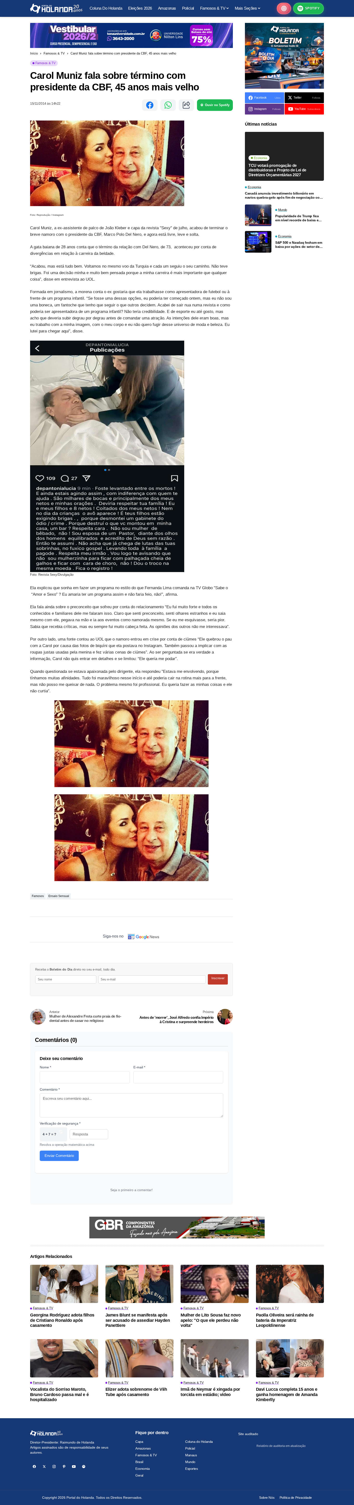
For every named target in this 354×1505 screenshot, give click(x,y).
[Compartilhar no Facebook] (149, 105)
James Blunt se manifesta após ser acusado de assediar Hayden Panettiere (137, 1320)
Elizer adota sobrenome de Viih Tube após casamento (136, 1392)
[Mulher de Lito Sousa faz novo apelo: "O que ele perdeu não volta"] (215, 1284)
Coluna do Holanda (199, 1442)
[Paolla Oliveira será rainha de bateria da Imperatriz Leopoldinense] (290, 1284)
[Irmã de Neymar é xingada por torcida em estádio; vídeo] (215, 1358)
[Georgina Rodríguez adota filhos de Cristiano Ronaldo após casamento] (64, 1284)
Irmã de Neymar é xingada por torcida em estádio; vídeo (210, 1392)
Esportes (191, 1469)
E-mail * (139, 1067)
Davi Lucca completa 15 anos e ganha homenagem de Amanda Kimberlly (287, 1394)
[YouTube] (74, 1466)
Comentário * (50, 1089)
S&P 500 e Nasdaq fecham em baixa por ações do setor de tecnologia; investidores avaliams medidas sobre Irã (298, 245)
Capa (139, 1442)
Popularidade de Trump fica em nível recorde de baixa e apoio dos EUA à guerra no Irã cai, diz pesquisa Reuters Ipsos (298, 218)
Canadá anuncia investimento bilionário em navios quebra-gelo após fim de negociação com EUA (283, 196)
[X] (44, 1466)
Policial (190, 1448)
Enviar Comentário (59, 1156)
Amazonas (143, 1448)
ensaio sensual (58, 896)
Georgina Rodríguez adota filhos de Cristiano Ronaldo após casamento (62, 1320)
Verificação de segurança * (60, 1123)
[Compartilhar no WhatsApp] (168, 105)
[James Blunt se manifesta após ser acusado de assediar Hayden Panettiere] (139, 1284)
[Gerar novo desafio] (61, 1134)
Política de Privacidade (296, 1497)
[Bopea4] (56, 8)
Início (34, 53)
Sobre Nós (266, 1497)
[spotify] (83, 1466)
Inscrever (217, 978)
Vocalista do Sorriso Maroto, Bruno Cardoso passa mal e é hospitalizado (59, 1394)
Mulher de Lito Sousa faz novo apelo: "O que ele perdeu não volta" (211, 1320)
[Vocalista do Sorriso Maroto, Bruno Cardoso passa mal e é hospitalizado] (64, 1358)
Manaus (191, 1455)
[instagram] (54, 1466)
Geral (139, 1475)
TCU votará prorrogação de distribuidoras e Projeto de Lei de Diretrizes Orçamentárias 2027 (277, 170)
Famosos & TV (54, 53)
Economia (142, 1469)
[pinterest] (64, 1466)
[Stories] (284, 8)
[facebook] (34, 1466)
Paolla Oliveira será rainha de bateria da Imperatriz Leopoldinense (285, 1320)
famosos (38, 896)
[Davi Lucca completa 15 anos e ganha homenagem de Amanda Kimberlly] (290, 1358)
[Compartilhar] (186, 105)
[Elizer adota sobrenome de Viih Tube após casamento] (139, 1358)
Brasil (139, 1462)
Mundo (190, 1462)
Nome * (45, 1067)
